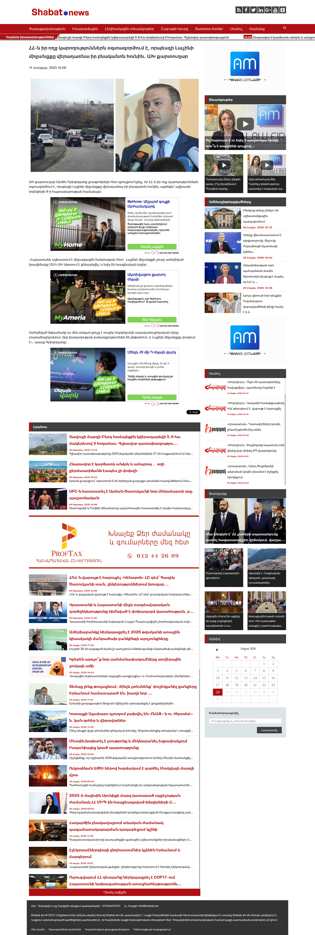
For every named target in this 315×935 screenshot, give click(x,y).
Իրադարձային (85, 28)
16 (273, 678)
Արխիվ (214, 639)
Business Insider (209, 28)
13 (246, 678)
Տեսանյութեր (221, 99)
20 (246, 685)
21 (255, 685)
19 (236, 685)
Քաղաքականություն (47, 28)
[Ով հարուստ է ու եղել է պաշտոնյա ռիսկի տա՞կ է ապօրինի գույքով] (245, 127)
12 (236, 678)
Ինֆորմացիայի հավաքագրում (152, 929)
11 (227, 678)
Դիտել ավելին (114, 892)
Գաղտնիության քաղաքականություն (107, 929)
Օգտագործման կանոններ (65, 929)
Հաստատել (269, 730)
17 (217, 685)
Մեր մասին (38, 929)
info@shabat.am (148, 906)
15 (264, 678)
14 (255, 678)
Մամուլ (236, 28)
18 (227, 685)
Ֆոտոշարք (218, 493)
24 (217, 692)
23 (273, 685)
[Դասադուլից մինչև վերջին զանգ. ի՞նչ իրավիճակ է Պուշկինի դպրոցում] (224, 165)
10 (217, 678)
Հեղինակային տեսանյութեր (129, 28)
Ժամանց (257, 28)
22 (264, 685)
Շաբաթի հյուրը (174, 28)
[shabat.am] (61, 16)
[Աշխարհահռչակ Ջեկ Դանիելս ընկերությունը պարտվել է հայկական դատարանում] (267, 165)
